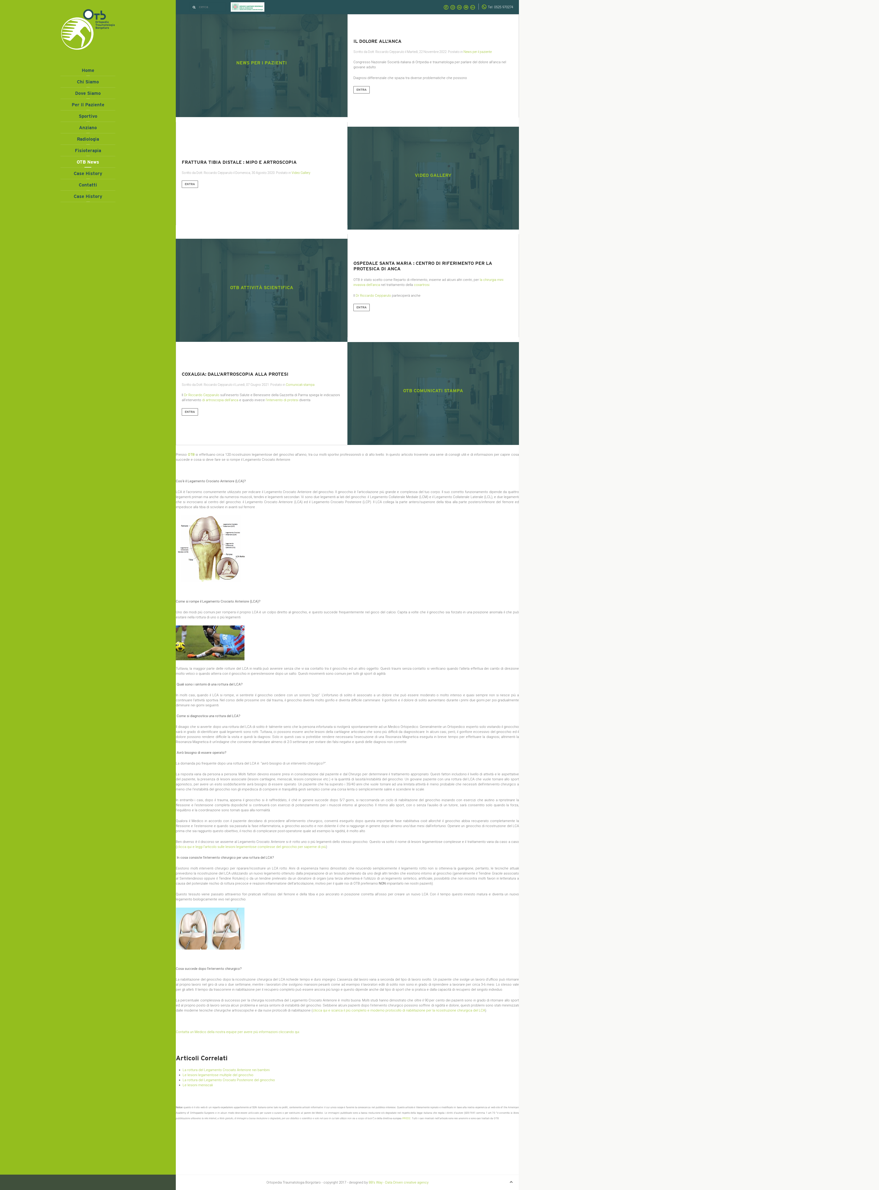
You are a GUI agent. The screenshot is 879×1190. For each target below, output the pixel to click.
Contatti (88, 185)
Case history (88, 173)
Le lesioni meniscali (198, 1085)
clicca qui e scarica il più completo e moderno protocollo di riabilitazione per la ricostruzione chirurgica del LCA (399, 1010)
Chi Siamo (88, 82)
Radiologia (88, 139)
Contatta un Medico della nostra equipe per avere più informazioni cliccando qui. (238, 1032)
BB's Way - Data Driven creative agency (399, 1182)
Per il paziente (88, 104)
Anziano (88, 127)
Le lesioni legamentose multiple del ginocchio (218, 1075)
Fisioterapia (88, 150)
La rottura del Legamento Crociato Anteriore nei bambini (226, 1070)
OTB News (88, 162)
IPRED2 (406, 1118)
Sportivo (88, 116)
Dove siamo (88, 93)
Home (88, 70)
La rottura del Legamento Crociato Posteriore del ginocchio (229, 1080)
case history (88, 196)
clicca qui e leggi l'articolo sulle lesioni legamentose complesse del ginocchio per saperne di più (251, 847)
